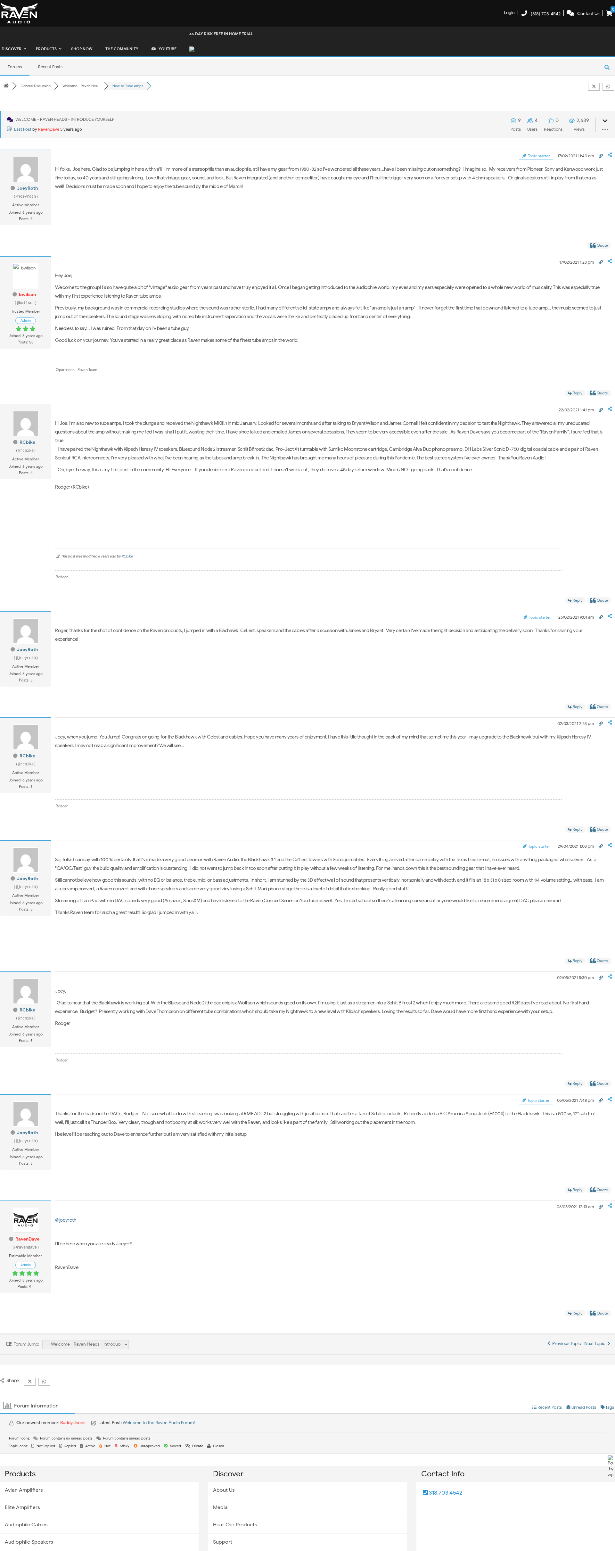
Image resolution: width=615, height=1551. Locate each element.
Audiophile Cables (26, 1525)
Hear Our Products (235, 1525)
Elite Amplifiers (22, 1507)
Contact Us (588, 13)
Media (220, 1507)
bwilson (27, 294)
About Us (224, 1490)
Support (222, 1542)
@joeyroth (65, 1220)
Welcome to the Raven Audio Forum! (159, 1422)
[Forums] (6, 86)
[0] (609, 14)
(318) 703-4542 (546, 14)
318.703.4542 (445, 1492)
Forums (15, 67)
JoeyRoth (27, 188)
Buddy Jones (73, 1422)
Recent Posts (50, 67)
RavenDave (48, 129)
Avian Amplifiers (24, 1490)
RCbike (27, 442)
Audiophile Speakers (29, 1542)
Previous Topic (565, 1343)
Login (509, 12)
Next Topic (595, 1343)
